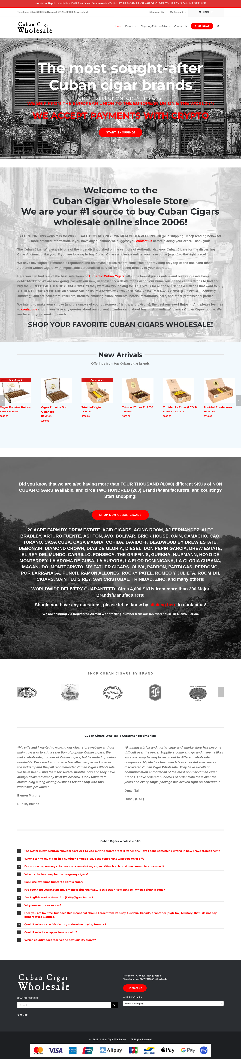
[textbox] (173, 1005)
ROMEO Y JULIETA (132, 411)
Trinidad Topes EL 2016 (97, 407)
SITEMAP (22, 1017)
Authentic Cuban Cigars (106, 276)
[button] (218, 26)
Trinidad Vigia (50, 407)
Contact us (135, 989)
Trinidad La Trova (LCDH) (139, 407)
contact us (144, 241)
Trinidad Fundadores (177, 407)
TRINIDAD (5, 416)
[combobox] (173, 1005)
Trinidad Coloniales (217, 413)
